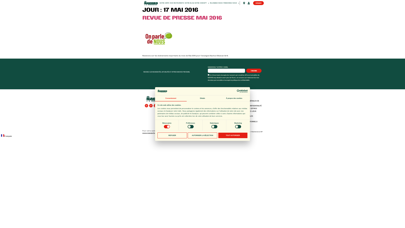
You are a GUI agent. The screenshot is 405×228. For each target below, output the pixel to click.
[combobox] (6, 136)
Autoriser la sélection (202, 135)
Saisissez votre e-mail (218, 67)
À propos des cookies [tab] (234, 98)
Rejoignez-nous (216, 3)
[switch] (191, 126)
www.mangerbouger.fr (151, 133)
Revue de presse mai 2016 (182, 18)
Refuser (172, 135)
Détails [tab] (202, 98)
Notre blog (189, 3)
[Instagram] (146, 105)
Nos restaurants (177, 3)
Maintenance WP (257, 131)
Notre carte (164, 3)
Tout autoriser (233, 135)
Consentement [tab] (170, 98)
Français (8, 136)
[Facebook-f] (151, 105)
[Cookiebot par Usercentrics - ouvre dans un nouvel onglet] (238, 91)
